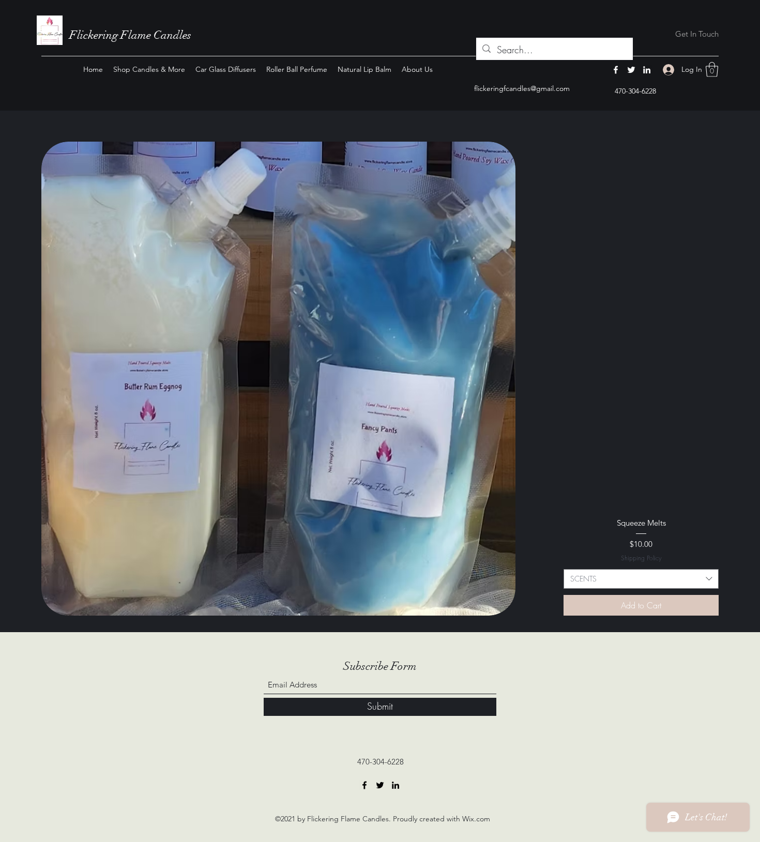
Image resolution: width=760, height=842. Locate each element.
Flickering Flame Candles (130, 35)
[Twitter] (631, 70)
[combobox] (641, 579)
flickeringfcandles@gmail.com (522, 88)
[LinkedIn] (647, 70)
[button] (712, 69)
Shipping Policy (641, 558)
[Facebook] (616, 70)
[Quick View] (278, 379)
